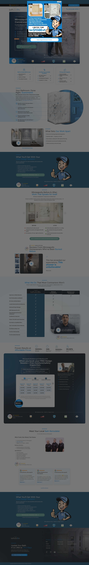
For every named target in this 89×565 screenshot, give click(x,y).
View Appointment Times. (44, 40)
